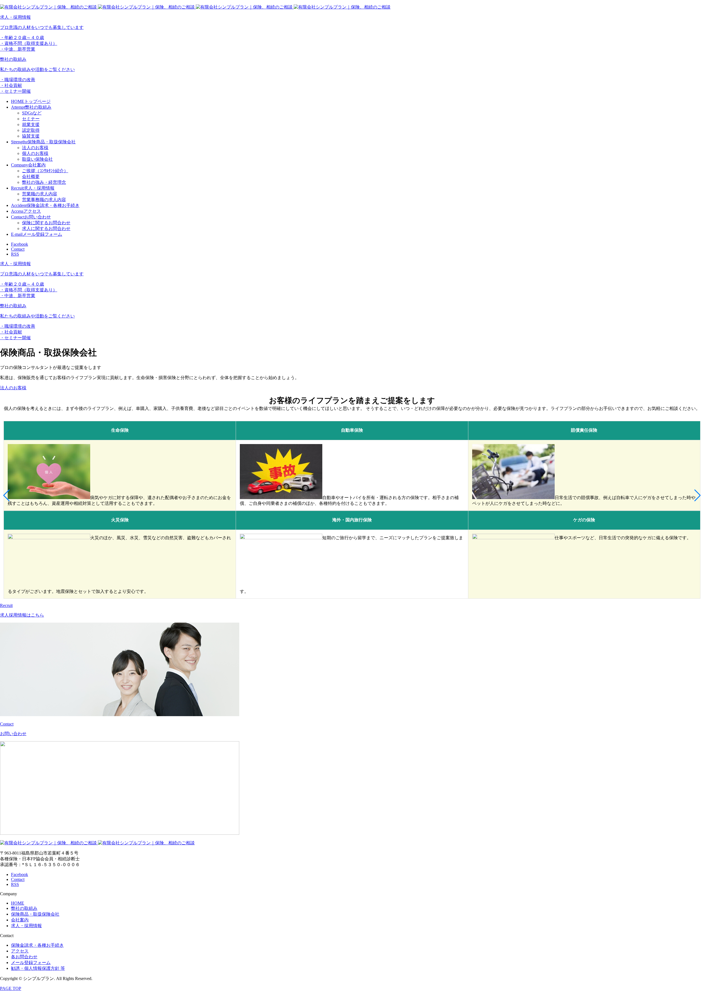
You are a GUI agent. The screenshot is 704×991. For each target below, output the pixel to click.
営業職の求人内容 (39, 193)
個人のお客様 (35, 153)
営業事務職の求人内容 (44, 199)
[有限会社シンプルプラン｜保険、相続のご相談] (195, 7)
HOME (17, 903)
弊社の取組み (24, 908)
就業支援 (31, 124)
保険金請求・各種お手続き (37, 945)
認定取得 (31, 130)
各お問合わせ (24, 956)
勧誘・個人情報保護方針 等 (38, 968)
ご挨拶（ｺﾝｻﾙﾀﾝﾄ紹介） (45, 170)
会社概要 (31, 176)
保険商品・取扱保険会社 (35, 914)
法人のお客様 (35, 147)
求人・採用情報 (26, 925)
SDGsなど (32, 113)
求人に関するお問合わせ (46, 228)
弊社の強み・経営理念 (44, 182)
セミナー (31, 118)
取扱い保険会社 (37, 159)
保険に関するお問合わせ (46, 222)
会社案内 (20, 920)
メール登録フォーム (31, 962)
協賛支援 (31, 136)
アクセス (20, 951)
